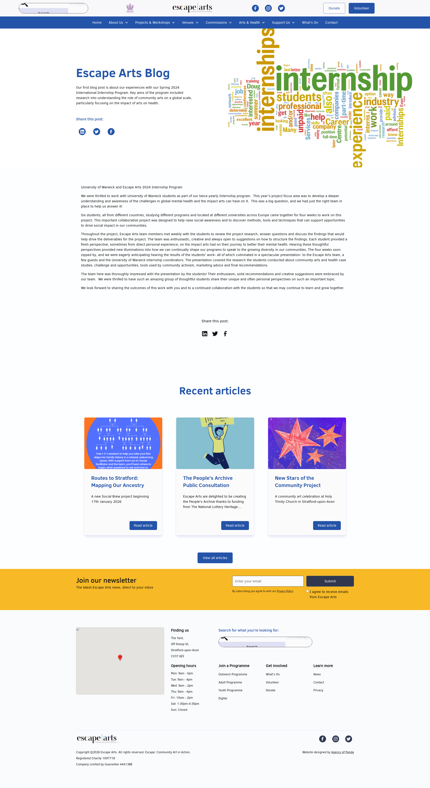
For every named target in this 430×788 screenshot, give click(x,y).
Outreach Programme (233, 674)
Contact (331, 22)
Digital (223, 698)
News (317, 674)
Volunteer (361, 8)
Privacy (318, 690)
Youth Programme (231, 690)
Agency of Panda (342, 752)
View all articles (215, 557)
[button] (118, 22)
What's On (310, 22)
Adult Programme (230, 682)
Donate (334, 8)
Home (97, 22)
